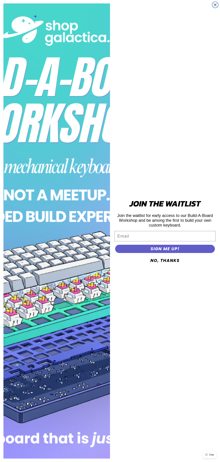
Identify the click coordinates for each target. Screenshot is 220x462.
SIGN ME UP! (165, 249)
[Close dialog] (215, 5)
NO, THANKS (165, 260)
